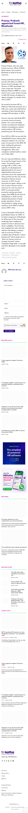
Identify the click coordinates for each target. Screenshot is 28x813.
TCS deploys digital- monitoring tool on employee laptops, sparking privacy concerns (13, 384)
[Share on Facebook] (18, 43)
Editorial (3, 790)
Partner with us (5, 773)
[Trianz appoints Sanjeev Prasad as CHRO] (14, 351)
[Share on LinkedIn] (8, 43)
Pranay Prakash (5, 255)
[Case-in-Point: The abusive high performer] (5, 583)
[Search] (26, 3)
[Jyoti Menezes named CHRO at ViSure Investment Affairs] (14, 422)
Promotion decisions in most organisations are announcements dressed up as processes (11, 521)
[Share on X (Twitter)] (13, 43)
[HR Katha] (15, 3)
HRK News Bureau (10, 35)
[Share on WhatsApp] (24, 43)
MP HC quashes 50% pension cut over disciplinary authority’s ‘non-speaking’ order (13, 634)
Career (3, 776)
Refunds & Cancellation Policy (17, 807)
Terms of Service (14, 809)
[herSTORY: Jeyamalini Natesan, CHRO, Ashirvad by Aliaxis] (5, 591)
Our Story (4, 770)
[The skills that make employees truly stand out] (5, 574)
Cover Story (4, 787)
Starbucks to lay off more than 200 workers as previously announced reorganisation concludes (12, 408)
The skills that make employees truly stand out (18, 574)
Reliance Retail (14, 255)
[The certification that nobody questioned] (14, 537)
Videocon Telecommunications (9, 257)
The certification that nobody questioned (14, 547)
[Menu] (2, 3)
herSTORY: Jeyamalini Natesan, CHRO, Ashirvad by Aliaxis (17, 591)
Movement (5, 16)
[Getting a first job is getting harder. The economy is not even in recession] (5, 601)
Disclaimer (7, 807)
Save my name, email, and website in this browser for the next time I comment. (14, 318)
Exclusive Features (6, 785)
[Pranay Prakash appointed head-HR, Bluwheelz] (14, 54)
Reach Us (3, 778)
